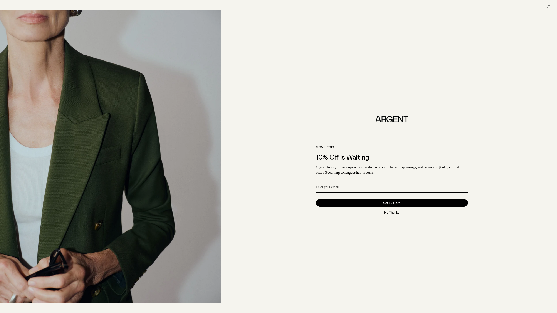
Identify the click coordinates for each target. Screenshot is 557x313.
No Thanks (391, 213)
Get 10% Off (391, 203)
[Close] (548, 6)
